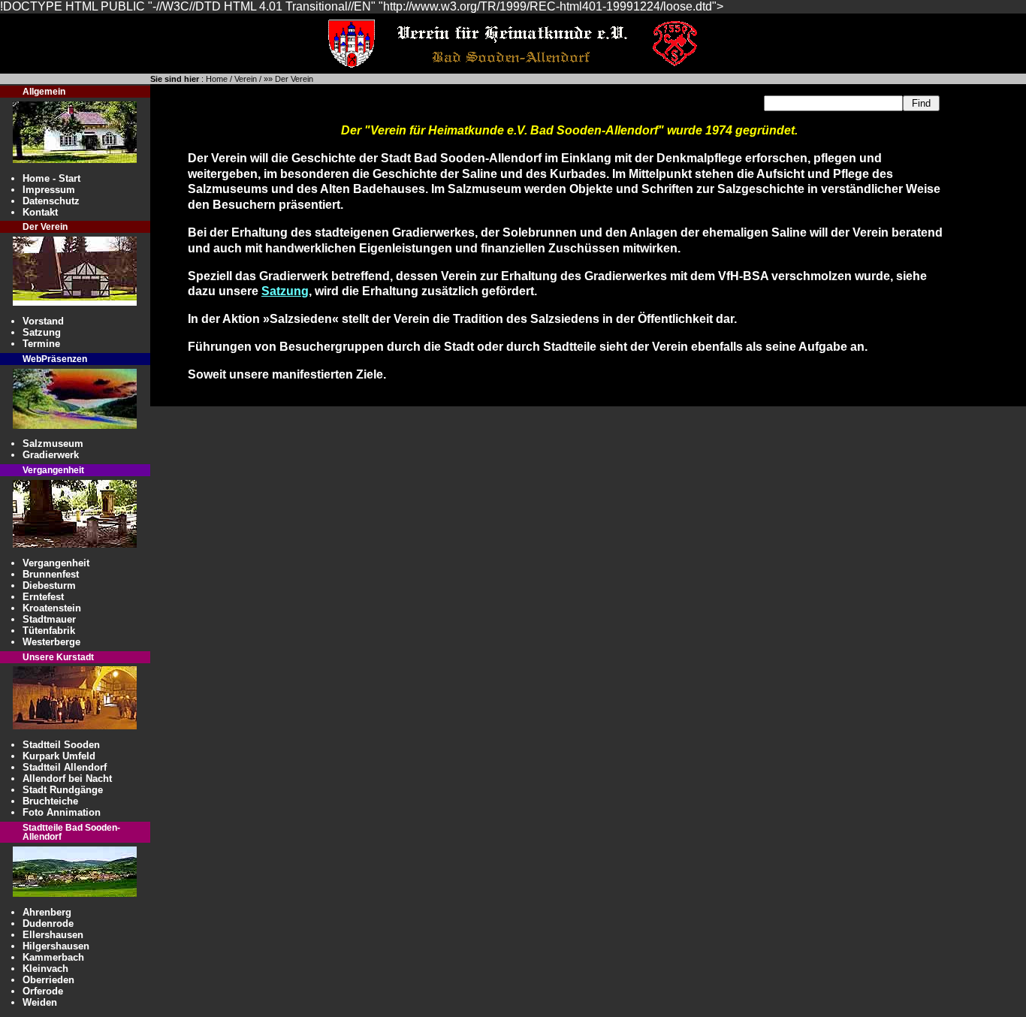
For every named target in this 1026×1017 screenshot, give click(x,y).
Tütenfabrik (49, 630)
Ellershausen (53, 934)
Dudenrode (48, 923)
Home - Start (51, 178)
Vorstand (43, 321)
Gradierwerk (51, 454)
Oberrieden (48, 979)
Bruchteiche (50, 801)
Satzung (42, 332)
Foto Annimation (62, 812)
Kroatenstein (52, 608)
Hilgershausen (56, 946)
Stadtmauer (49, 619)
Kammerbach (53, 957)
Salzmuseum (53, 443)
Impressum (49, 189)
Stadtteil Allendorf (65, 767)
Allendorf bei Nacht (67, 778)
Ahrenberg (47, 912)
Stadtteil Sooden (61, 744)
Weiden (40, 1002)
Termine (41, 343)
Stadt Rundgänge (63, 789)
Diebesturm (49, 585)
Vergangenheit (56, 563)
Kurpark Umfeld (59, 756)
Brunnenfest (51, 574)
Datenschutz (51, 201)
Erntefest (43, 596)
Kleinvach (45, 968)
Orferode (43, 991)
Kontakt (40, 212)
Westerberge (51, 641)
